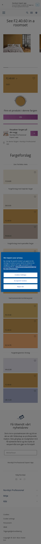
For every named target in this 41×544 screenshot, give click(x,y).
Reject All (20, 286)
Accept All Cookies (20, 281)
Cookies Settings (20, 275)
